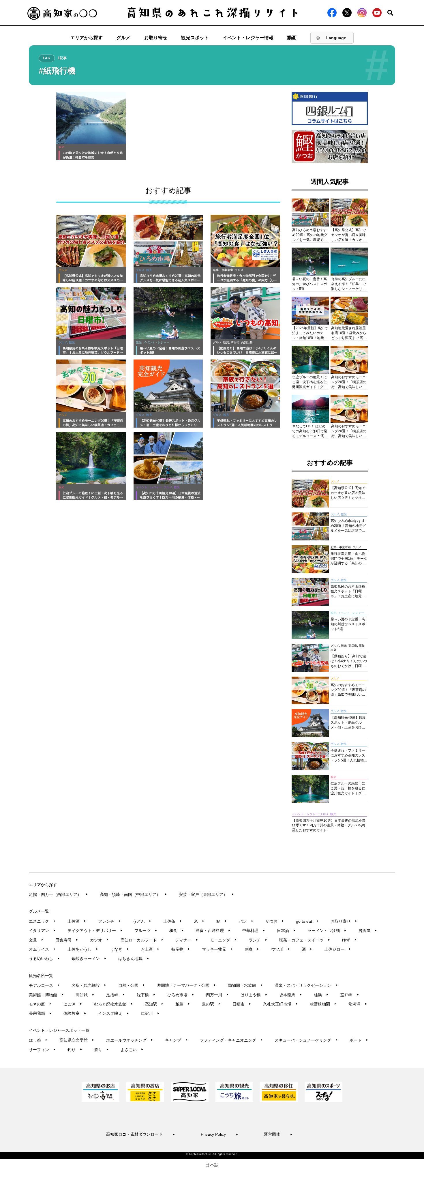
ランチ (258, 940)
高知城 (85, 995)
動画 (292, 37)
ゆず (349, 940)
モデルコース (44, 985)
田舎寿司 (66, 940)
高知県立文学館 (76, 1040)
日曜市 (241, 1004)
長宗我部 (40, 1013)
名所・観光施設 (89, 985)
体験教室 (74, 1013)
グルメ (123, 37)
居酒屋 (367, 930)
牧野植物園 (323, 1004)
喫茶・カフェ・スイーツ (304, 940)
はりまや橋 (254, 995)
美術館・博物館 (46, 995)
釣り (74, 1049)
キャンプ (176, 1040)
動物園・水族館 (245, 985)
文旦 (36, 940)
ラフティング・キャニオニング (231, 1040)
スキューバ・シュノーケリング (306, 1040)
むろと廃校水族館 (113, 1004)
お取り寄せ (155, 37)
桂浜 (321, 995)
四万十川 (217, 995)
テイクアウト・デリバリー (95, 930)
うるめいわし (44, 958)
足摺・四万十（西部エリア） (58, 894)
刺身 (252, 949)
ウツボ (280, 949)
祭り (101, 1049)
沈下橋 (146, 995)
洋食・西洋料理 (213, 930)
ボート (359, 1040)
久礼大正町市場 (280, 1004)
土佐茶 (172, 921)
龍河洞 (357, 1004)
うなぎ (119, 949)
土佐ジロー (337, 949)
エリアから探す (86, 37)
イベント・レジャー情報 (248, 37)
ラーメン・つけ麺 (326, 930)
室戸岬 (349, 995)
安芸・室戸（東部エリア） (206, 894)
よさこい (132, 1049)
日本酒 (286, 930)
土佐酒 (76, 921)
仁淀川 (150, 1013)
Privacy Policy (219, 1134)
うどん (142, 921)
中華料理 (253, 930)
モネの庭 (40, 1004)
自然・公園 (131, 985)
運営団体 (278, 1134)
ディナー (186, 940)
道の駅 (211, 1004)
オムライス (42, 949)
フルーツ (145, 930)
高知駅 (154, 1004)
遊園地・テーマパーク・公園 (186, 985)
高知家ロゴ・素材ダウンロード (140, 1134)
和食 (176, 930)
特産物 (180, 949)
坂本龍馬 (290, 995)
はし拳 (38, 1040)
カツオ (99, 940)
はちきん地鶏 (133, 958)
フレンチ (109, 921)
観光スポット (195, 37)
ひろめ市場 (180, 995)
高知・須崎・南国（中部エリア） (133, 894)
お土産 (150, 949)
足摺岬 (115, 995)
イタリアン (42, 930)
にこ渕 (72, 1004)
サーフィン (42, 1049)
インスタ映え (113, 1013)
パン (246, 921)
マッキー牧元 (217, 949)
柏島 (182, 1004)
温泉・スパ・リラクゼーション (306, 985)
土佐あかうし (82, 949)
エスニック (42, 921)
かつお (274, 921)
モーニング (223, 940)
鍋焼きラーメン (89, 958)
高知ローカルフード (142, 940)
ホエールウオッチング (129, 1040)
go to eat (307, 921)
